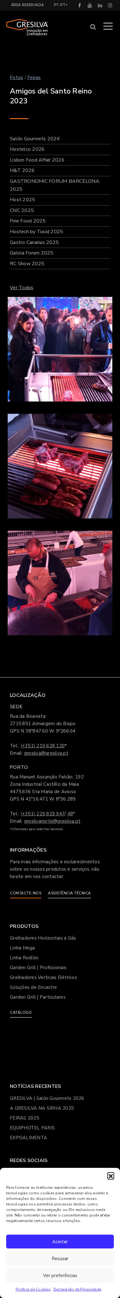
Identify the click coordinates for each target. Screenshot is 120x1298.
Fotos (16, 77)
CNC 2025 (22, 210)
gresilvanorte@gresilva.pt (52, 821)
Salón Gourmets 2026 (35, 138)
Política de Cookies (33, 1289)
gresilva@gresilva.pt (46, 753)
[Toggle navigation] (108, 26)
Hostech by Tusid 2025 (36, 231)
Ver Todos (21, 287)
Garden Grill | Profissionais (38, 968)
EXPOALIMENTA (28, 1138)
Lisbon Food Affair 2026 (37, 160)
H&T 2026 (22, 170)
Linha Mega (22, 948)
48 (70, 814)
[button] (111, 1175)
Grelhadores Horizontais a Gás (43, 938)
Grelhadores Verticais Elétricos (43, 977)
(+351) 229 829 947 (43, 814)
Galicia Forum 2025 (32, 253)
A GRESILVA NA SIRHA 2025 (42, 1108)
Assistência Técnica (69, 893)
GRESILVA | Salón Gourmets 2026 (47, 1098)
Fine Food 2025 (28, 221)
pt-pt (60, 5)
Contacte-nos (25, 893)
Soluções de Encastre (33, 987)
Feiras (34, 77)
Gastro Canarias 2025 (34, 242)
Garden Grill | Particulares (38, 997)
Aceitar (60, 1242)
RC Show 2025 (27, 263)
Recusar (60, 1259)
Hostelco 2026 (27, 149)
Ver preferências (60, 1275)
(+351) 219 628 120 (43, 746)
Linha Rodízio (24, 958)
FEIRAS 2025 (24, 1118)
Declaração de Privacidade (77, 1289)
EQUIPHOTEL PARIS (32, 1128)
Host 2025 (22, 199)
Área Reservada (27, 5)
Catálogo (21, 1012)
